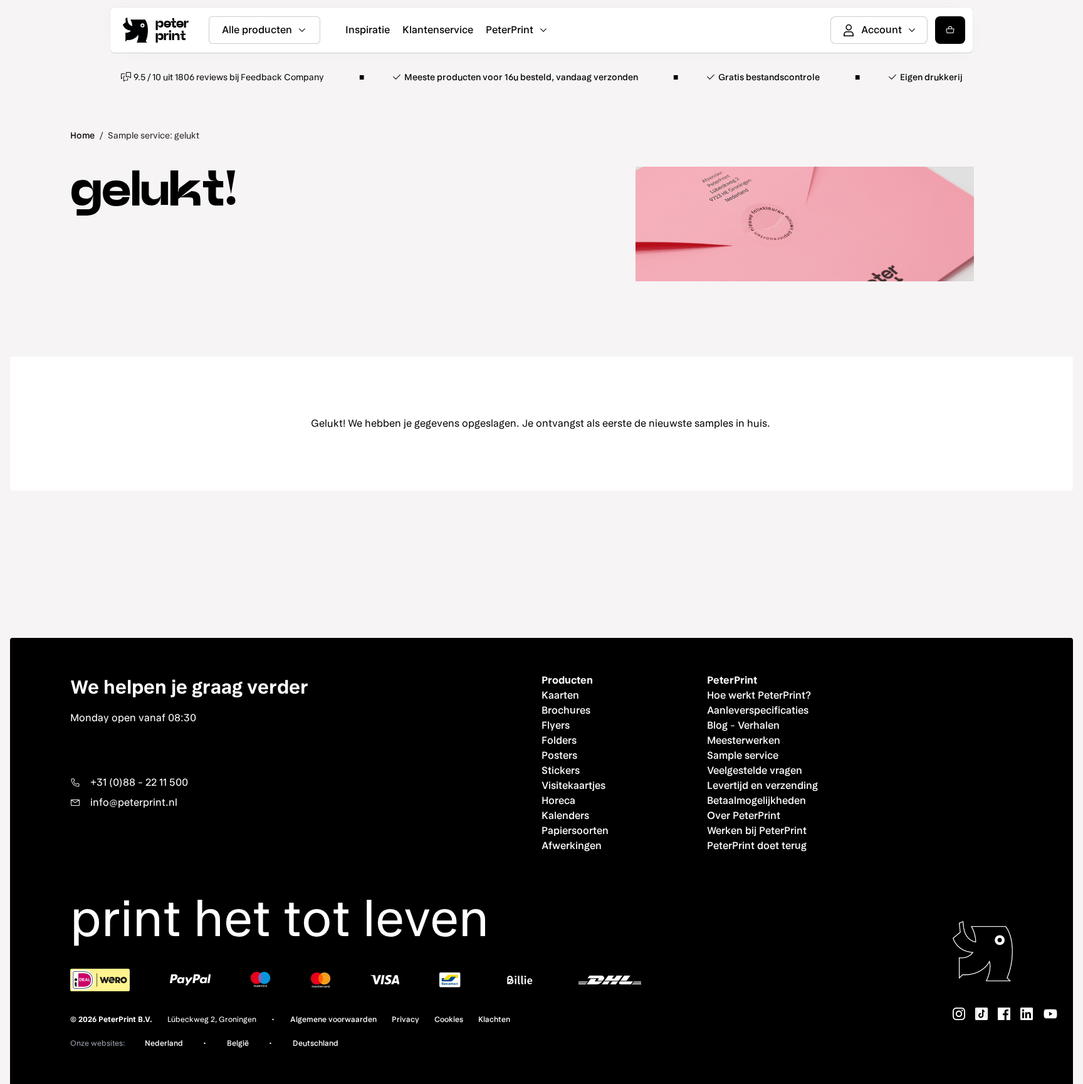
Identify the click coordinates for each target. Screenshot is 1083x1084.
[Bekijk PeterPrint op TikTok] (981, 1014)
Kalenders (565, 815)
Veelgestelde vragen (754, 770)
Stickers (561, 770)
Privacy (405, 1019)
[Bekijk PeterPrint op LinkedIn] (1026, 1014)
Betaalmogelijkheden (756, 800)
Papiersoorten (575, 830)
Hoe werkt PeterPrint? (759, 695)
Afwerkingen (572, 846)
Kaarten (560, 695)
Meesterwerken (743, 740)
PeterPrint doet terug (757, 846)
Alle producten (257, 30)
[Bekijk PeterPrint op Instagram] (959, 1014)
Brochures (566, 710)
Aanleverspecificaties (757, 710)
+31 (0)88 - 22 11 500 (139, 782)
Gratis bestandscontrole (769, 77)
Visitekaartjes (573, 785)
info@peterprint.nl (133, 802)
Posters (559, 755)
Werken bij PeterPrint (757, 830)
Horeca (558, 800)
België (238, 1043)
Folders (559, 740)
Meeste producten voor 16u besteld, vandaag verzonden (521, 77)
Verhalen (759, 725)
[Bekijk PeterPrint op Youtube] (1050, 1013)
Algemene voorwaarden (333, 1019)
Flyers (556, 725)
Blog (717, 725)
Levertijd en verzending (762, 785)
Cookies (448, 1019)
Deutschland (315, 1043)
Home (82, 135)
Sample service (742, 755)
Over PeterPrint (743, 815)
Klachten (494, 1019)
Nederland (164, 1043)
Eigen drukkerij (931, 77)
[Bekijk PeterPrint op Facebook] (1004, 1014)
